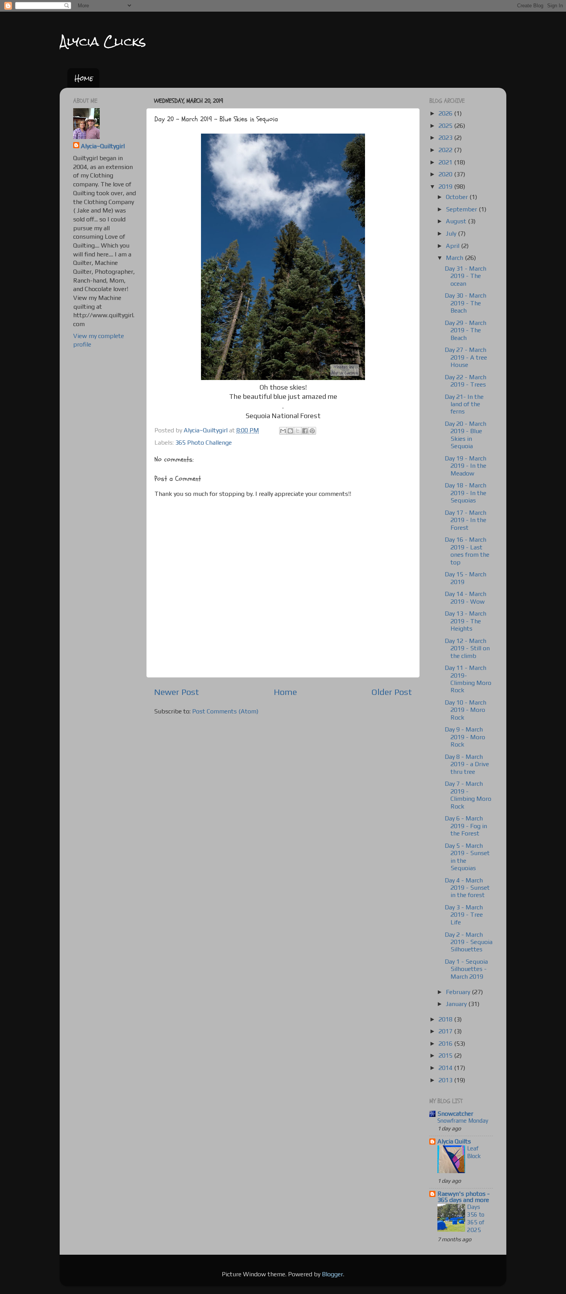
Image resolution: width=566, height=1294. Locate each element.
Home (84, 78)
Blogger (332, 1274)
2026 (446, 113)
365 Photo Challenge (203, 442)
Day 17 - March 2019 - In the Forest (465, 520)
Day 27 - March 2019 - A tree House (466, 357)
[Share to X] (297, 431)
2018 (446, 1019)
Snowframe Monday (462, 1120)
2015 (446, 1055)
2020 (446, 174)
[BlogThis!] (290, 431)
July (452, 233)
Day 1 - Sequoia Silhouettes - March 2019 (466, 969)
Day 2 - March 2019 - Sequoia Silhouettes (468, 942)
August (457, 221)
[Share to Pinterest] (312, 431)
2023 (446, 137)
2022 (446, 150)
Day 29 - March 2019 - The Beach (465, 330)
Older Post (392, 692)
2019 (446, 186)
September (462, 209)
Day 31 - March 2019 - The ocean (465, 276)
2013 (446, 1080)
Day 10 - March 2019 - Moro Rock (465, 710)
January (457, 1004)
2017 (446, 1031)
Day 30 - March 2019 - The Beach (465, 303)
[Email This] (283, 431)
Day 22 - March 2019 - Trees (465, 380)
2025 (446, 125)
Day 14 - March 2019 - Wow (465, 597)
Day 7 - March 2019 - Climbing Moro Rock (468, 795)
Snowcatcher (455, 1113)
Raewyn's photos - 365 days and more (463, 1197)
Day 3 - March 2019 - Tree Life (464, 915)
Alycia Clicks (103, 41)
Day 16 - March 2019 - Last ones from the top (467, 551)
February (459, 992)
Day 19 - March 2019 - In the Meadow (465, 466)
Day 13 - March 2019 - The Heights (465, 621)
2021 (446, 162)
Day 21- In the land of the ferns (464, 404)
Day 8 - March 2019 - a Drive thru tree (467, 764)
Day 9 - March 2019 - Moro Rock (465, 737)
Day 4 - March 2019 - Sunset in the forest (467, 888)
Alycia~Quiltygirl (103, 146)
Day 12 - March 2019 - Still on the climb (467, 648)
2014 (446, 1067)
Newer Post (176, 692)
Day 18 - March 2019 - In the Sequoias (465, 493)
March (455, 257)
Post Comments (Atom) (225, 711)
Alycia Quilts (454, 1141)
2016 (446, 1043)
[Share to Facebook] (305, 431)
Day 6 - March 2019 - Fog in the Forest (466, 826)
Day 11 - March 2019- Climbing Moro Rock (468, 679)
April (453, 245)
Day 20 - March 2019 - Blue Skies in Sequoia (465, 435)
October (457, 197)
